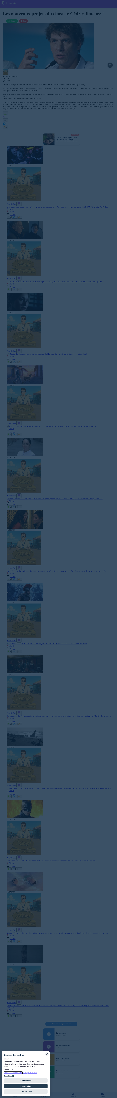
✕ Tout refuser (26, 1092)
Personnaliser (25, 1086)
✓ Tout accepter (26, 1081)
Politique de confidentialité (13, 1073)
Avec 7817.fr (8, 1076)
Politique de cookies (30, 1073)
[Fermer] (47, 1054)
